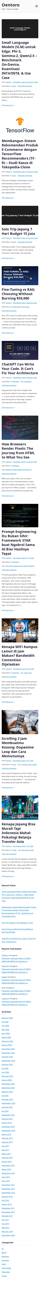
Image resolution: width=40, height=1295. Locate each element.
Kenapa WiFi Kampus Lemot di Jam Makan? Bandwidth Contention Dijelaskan (19, 655)
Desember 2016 (8, 1165)
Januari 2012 (7, 1204)
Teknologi (15, 381)
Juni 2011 (5, 1220)
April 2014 (6, 1177)
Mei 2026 (5, 1029)
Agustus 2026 (7, 1018)
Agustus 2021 (7, 1119)
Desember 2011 (8, 1208)
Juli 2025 (5, 1068)
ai (24, 381)
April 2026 (6, 1033)
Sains (14, 86)
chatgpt (28, 381)
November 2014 (8, 1173)
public (26, 673)
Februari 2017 (7, 1158)
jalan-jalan (25, 850)
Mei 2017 (5, 1150)
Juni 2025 (5, 1072)
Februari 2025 (7, 1076)
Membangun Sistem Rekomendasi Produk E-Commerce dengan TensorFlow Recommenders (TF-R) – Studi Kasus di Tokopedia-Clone (20, 153)
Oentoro (11, 5)
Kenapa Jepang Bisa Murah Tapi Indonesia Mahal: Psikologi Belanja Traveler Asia (18, 833)
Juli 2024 (5, 1095)
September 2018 (8, 1130)
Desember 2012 (8, 1185)
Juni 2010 (5, 1224)
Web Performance (24, 470)
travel (32, 850)
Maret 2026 (6, 1037)
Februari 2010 (7, 1231)
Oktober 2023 (7, 1099)
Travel (14, 850)
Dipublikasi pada (25, 82)
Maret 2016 (6, 1169)
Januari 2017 (7, 1161)
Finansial (5, 1260)
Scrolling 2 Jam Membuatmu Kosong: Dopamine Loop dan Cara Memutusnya (18, 747)
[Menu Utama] (36, 6)
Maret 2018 (6, 1134)
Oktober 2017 (7, 1138)
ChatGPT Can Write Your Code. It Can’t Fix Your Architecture (20, 368)
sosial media (32, 764)
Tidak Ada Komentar (24, 86)
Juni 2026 (5, 1025)
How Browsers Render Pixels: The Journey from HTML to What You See (18, 451)
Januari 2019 (7, 1123)
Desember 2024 (8, 1084)
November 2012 (8, 1189)
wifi (30, 673)
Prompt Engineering (14, 566)
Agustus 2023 (7, 1107)
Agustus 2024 (7, 1092)
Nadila (4, 977)
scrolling (24, 764)
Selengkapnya (7, 105)
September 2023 (8, 1103)
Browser (8, 470)
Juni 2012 (5, 1200)
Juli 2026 (5, 1022)
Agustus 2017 (7, 1142)
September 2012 (8, 1193)
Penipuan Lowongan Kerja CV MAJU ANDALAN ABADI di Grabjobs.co (16, 960)
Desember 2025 (8, 1049)
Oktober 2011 (7, 1216)
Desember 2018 (8, 1126)
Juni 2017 (5, 1146)
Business (17, 307)
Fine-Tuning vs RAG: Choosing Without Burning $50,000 (18, 293)
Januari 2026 (7, 1045)
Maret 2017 (6, 1154)
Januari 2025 (7, 1080)
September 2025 (8, 1061)
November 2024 (8, 1088)
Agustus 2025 (7, 1064)
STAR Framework (28, 566)
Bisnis (4, 1252)
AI (13, 307)
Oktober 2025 (7, 1057)
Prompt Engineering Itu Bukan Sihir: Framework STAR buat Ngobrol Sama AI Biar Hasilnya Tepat (19, 542)
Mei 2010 (5, 1228)
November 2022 (8, 1115)
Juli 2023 (5, 1111)
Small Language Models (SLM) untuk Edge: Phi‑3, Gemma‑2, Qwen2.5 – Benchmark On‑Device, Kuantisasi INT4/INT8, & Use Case (19, 60)
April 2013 (6, 1181)
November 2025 (8, 1053)
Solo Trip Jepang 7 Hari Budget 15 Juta (18, 231)
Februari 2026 (7, 1041)
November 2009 (8, 1235)
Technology (25, 307)
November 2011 (8, 1212)
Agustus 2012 (7, 1196)
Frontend (14, 470)
